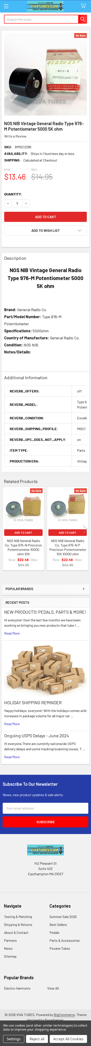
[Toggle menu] (6, 6)
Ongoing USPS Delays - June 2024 (36, 735)
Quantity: (13, 194)
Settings (14, 1039)
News (8, 948)
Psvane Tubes (59, 948)
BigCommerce (64, 1015)
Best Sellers (58, 924)
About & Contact (16, 932)
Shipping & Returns (18, 924)
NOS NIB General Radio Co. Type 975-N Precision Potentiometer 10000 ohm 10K (23, 547)
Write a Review (15, 136)
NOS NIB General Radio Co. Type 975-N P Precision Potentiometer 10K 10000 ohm (67, 547)
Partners (10, 940)
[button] (45, 230)
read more (12, 633)
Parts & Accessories (64, 940)
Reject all (37, 1039)
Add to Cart (23, 532)
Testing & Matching (18, 916)
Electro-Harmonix (17, 988)
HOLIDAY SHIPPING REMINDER (33, 702)
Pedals (54, 932)
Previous (5, 529)
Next (85, 529)
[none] (45, 74)
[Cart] (84, 6)
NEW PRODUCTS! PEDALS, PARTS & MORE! (45, 612)
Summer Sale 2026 (63, 916)
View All (53, 988)
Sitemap (10, 956)
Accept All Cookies (68, 1039)
